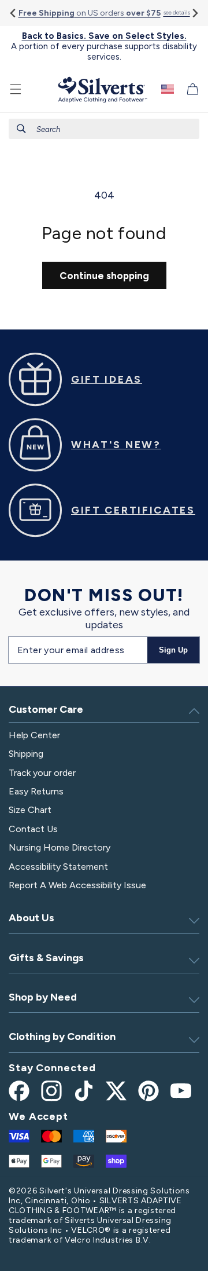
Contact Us (33, 828)
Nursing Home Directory (59, 847)
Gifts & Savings (46, 957)
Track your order (42, 772)
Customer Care (46, 709)
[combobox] (104, 129)
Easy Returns (36, 791)
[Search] (21, 128)
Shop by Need (43, 997)
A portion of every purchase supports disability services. (104, 46)
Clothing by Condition (62, 1036)
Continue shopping (104, 275)
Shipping (26, 753)
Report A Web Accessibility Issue (77, 885)
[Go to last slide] (13, 13)
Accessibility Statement (58, 866)
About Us (31, 917)
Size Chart (30, 809)
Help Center (34, 735)
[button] (16, 89)
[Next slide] (194, 13)
